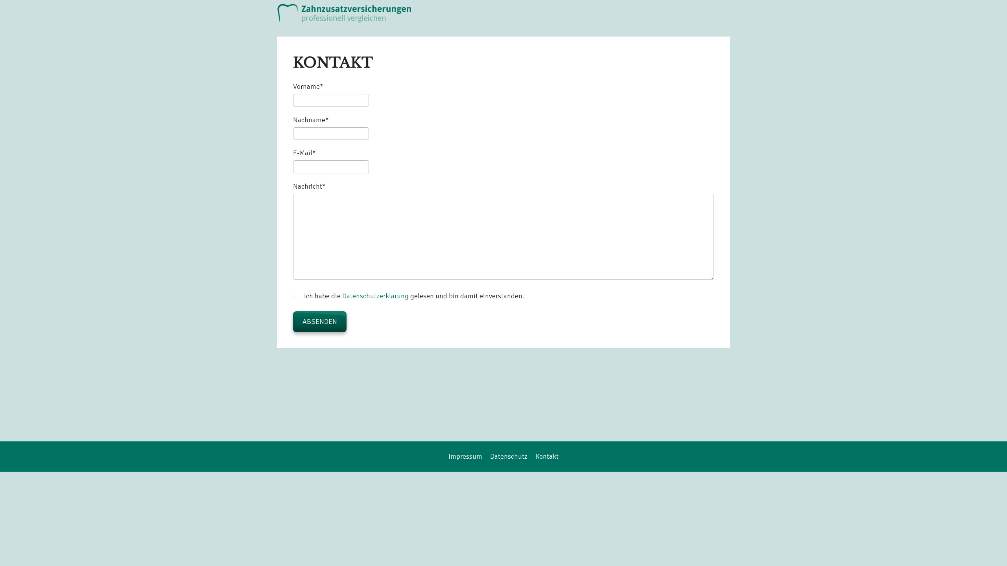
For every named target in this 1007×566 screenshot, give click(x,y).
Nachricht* (309, 186)
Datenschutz (508, 456)
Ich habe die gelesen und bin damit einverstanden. (414, 296)
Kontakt (547, 456)
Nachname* (311, 120)
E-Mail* (304, 153)
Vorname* (308, 86)
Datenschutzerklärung (375, 296)
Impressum (465, 456)
